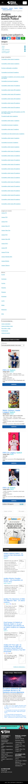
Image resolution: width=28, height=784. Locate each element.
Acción (3, 274)
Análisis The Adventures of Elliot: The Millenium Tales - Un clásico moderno (14, 600)
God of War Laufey (20, 764)
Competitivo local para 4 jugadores (9, 142)
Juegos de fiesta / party (7, 326)
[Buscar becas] (14, 727)
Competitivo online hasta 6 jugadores (10, 59)
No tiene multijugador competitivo (9, 68)
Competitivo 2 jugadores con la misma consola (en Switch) (12, 77)
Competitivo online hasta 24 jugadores (10, 182)
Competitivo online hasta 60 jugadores (10, 195)
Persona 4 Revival (20, 757)
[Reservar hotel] (14, 530)
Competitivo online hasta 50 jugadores (10, 107)
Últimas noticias (19, 738)
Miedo (2, 305)
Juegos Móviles (5, 261)
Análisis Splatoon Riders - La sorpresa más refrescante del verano (13, 555)
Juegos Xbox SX (5, 226)
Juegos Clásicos (5, 265)
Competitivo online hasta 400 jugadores (11, 90)
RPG (2, 314)
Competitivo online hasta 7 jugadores (10, 120)
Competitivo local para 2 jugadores (9, 125)
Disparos (3, 292)
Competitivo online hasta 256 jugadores (11, 203)
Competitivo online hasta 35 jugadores (10, 103)
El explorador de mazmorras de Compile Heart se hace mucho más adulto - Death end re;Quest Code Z (15, 711)
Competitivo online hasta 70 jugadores (10, 85)
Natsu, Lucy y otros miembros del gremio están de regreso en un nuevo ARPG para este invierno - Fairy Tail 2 (15, 707)
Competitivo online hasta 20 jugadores (10, 173)
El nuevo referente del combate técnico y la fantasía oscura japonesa (13, 690)
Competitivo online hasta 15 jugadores (10, 160)
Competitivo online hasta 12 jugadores (10, 155)
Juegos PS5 (4, 217)
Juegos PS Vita (5, 252)
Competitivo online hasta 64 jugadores (10, 199)
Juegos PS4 (4, 221)
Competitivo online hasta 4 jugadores (10, 138)
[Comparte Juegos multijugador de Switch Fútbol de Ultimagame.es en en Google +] (13, 38)
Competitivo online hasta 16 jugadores (10, 164)
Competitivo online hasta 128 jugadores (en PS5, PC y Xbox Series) (13, 112)
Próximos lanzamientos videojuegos (5, 740)
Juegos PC (4, 213)
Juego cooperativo (5, 323)
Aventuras (3, 279)
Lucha (2, 300)
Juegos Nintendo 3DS (6, 256)
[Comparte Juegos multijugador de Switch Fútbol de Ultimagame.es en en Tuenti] (18, 38)
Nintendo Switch (19, 740)
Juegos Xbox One (5, 230)
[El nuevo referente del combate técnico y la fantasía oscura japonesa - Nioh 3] (14, 680)
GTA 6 (17, 759)
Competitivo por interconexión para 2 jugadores (12, 133)
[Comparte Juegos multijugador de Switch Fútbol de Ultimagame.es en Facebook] (4, 38)
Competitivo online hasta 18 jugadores (10, 168)
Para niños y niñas (5, 328)
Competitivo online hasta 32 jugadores (10, 186)
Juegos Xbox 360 (5, 239)
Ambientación (4, 330)
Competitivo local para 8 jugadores (9, 81)
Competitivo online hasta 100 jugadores (11, 94)
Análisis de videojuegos (18, 666)
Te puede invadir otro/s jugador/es (9, 116)
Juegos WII (4, 248)
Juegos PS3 (4, 234)
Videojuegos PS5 (20, 742)
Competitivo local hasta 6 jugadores (10, 72)
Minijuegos (4, 309)
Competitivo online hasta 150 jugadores (11, 98)
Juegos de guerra (5, 333)
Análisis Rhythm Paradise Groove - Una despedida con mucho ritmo (13, 580)
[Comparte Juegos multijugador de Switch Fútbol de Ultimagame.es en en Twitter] (8, 38)
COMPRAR (13, 384)
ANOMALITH (18, 765)
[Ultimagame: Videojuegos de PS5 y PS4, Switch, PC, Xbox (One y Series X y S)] (12, 3)
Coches (3, 283)
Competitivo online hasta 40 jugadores (10, 190)
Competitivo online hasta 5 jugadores (10, 63)
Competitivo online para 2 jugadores (10, 129)
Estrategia (3, 296)
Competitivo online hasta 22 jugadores (10, 177)
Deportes (3, 287)
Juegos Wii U (4, 243)
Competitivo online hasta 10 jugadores (10, 151)
